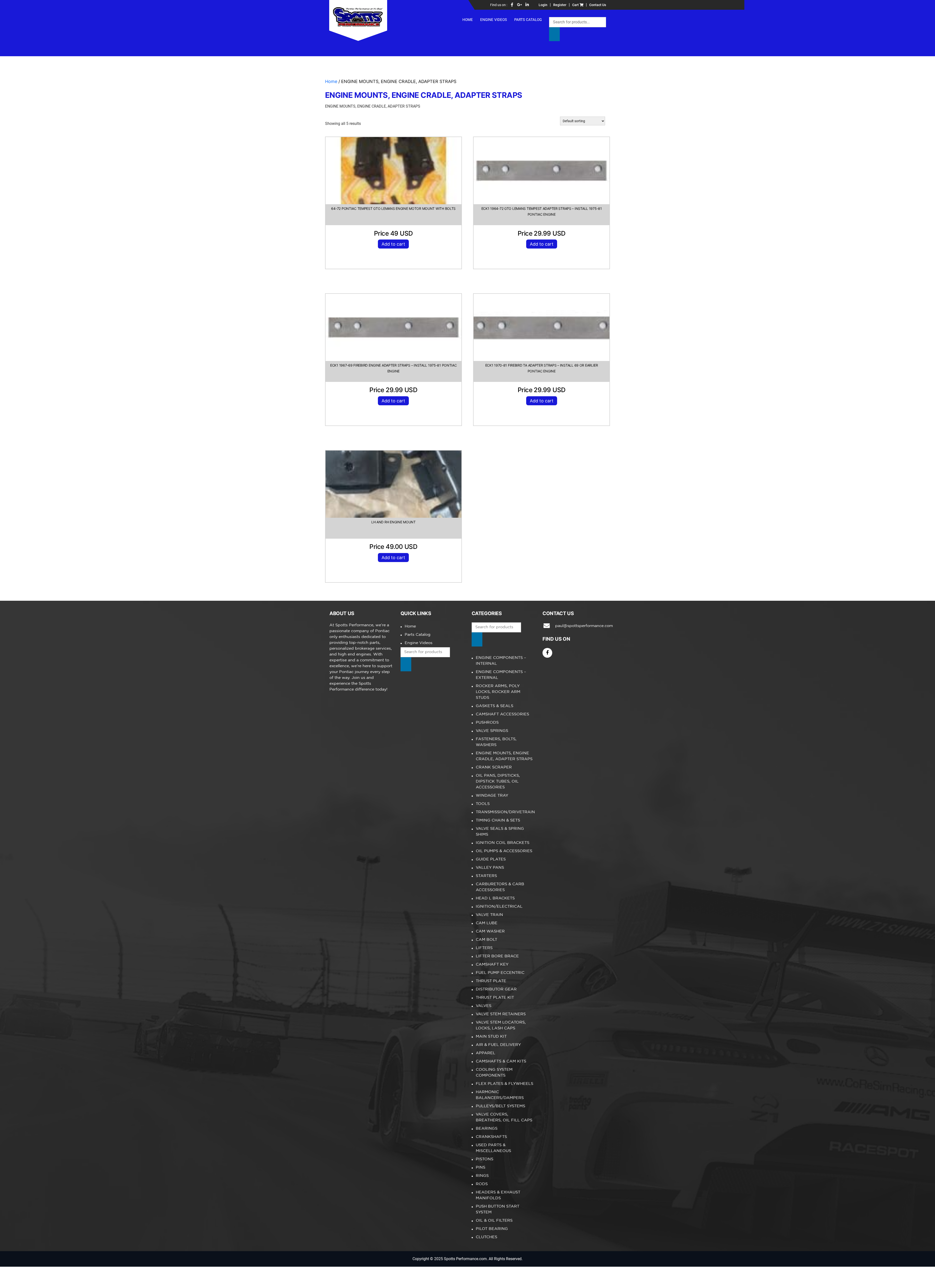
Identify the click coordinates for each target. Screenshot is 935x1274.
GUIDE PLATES (491, 859)
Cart (576, 5)
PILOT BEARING (492, 1229)
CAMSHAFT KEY (492, 964)
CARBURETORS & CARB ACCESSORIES (500, 887)
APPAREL (485, 1053)
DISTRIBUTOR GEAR (496, 989)
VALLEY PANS (490, 867)
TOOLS (483, 804)
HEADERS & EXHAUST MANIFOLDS (498, 1195)
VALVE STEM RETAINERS (501, 1014)
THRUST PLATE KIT (495, 997)
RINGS (482, 1176)
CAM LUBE (486, 923)
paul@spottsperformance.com (580, 626)
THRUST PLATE (491, 981)
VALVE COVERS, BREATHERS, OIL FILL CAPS (504, 1117)
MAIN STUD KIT (491, 1036)
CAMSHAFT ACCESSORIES (502, 714)
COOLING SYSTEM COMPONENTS (494, 1072)
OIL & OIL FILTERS (494, 1220)
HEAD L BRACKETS (495, 898)
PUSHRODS (487, 722)
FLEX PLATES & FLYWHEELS (504, 1084)
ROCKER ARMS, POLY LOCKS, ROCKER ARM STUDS (498, 692)
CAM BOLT (486, 940)
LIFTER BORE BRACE (497, 956)
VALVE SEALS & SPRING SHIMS (500, 831)
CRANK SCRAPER (494, 767)
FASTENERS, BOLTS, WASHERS (496, 742)
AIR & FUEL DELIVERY (498, 1045)
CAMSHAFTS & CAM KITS (501, 1061)
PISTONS (484, 1159)
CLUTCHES (486, 1237)
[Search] (554, 34)
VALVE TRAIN (489, 915)
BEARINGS (486, 1128)
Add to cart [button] (393, 244)
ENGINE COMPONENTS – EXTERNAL (501, 675)
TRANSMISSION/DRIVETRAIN (505, 812)
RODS (482, 1184)
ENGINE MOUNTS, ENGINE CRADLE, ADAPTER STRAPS (504, 756)
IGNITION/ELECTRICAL (499, 906)
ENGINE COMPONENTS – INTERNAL (501, 660)
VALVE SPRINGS (492, 731)
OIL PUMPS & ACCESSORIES (504, 851)
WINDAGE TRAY (492, 795)
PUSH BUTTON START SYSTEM (497, 1209)
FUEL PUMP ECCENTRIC (500, 973)
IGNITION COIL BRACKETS (502, 843)
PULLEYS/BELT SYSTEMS (500, 1106)
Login (543, 5)
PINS (480, 1167)
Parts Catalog (528, 20)
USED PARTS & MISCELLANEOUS (493, 1148)
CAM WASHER (490, 931)
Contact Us (597, 5)
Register (559, 5)
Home (467, 20)
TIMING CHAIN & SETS (498, 820)
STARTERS (486, 876)
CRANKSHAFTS (491, 1137)
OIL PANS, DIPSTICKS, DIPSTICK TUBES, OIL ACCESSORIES (498, 781)
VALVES (483, 1006)
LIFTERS (484, 948)
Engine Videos (493, 20)
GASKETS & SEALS (494, 706)
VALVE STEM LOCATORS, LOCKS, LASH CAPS (501, 1025)
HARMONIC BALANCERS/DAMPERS (500, 1095)
